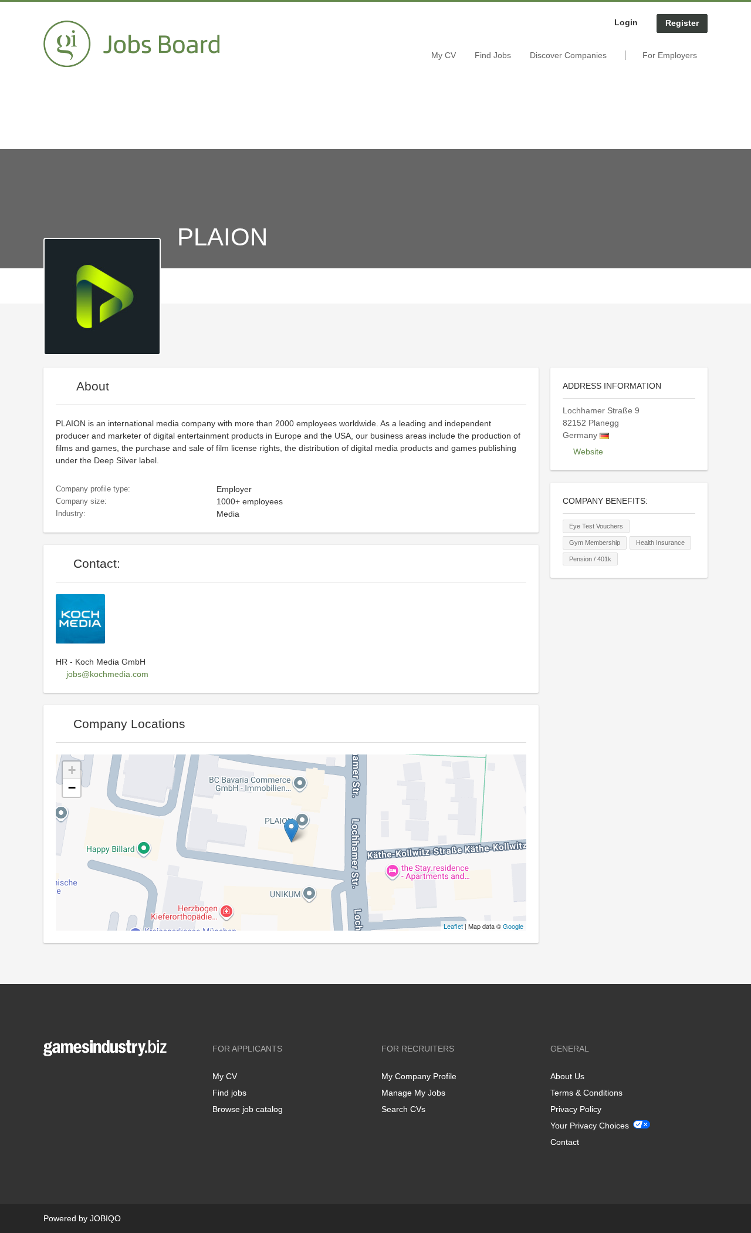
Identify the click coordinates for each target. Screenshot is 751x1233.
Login (626, 22)
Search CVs (403, 1109)
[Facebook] (51, 1081)
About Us (567, 1076)
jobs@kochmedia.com (107, 674)
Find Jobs (493, 55)
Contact (564, 1142)
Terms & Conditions (586, 1092)
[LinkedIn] (88, 1081)
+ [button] (72, 770)
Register (682, 23)
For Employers (669, 55)
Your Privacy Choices (589, 1125)
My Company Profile (418, 1076)
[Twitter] (71, 1081)
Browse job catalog (247, 1109)
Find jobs (229, 1092)
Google (513, 926)
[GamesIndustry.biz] (131, 44)
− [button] (72, 787)
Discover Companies (568, 55)
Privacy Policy (575, 1109)
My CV (443, 55)
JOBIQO (105, 1218)
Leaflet (453, 926)
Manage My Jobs (413, 1092)
